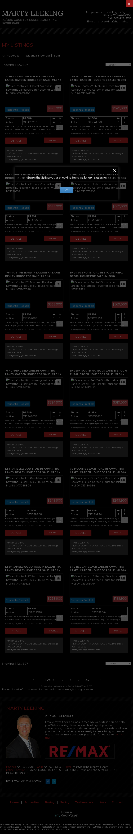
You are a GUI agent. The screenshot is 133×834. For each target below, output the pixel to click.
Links (102, 802)
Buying (50, 802)
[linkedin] (55, 781)
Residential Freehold (37, 55)
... (78, 680)
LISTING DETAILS (16, 141)
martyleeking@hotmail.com (113, 21)
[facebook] (49, 781)
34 (87, 680)
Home (14, 802)
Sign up (126, 12)
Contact (117, 802)
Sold (57, 55)
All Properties (10, 55)
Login (115, 12)
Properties (31, 802)
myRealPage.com (66, 815)
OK (66, 189)
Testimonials (84, 802)
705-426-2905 (14, 156)
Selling (64, 802)
